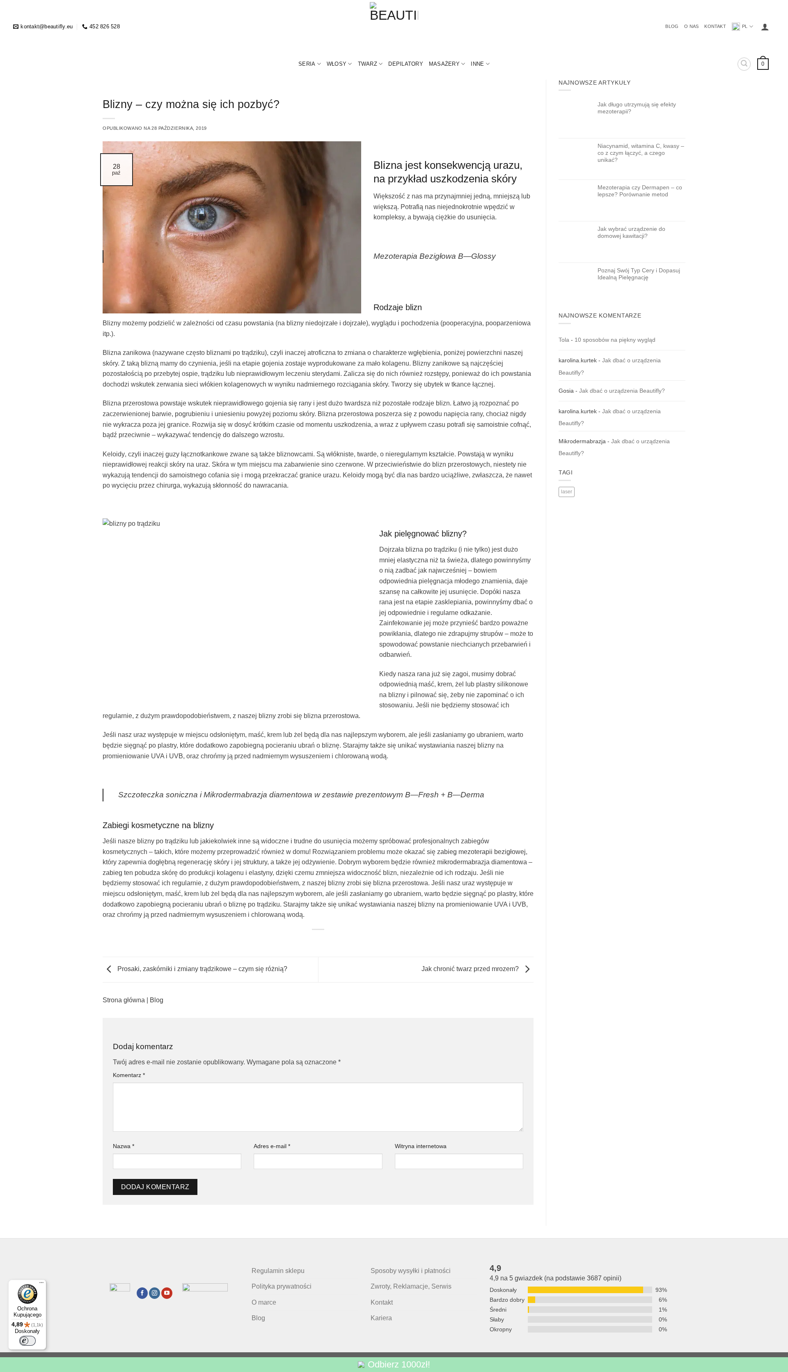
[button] (765, 27)
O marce (264, 1302)
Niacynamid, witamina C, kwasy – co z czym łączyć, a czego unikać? (641, 153)
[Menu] (41, 1284)
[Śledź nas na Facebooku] (142, 1293)
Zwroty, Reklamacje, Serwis (411, 1286)
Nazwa (123, 1146)
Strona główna (124, 1000)
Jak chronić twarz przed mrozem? (470, 969)
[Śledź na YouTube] (166, 1293)
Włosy (336, 64)
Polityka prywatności (282, 1286)
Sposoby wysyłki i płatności (411, 1270)
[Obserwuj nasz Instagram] (154, 1293)
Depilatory (405, 64)
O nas (691, 26)
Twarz (367, 64)
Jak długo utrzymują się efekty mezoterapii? (637, 108)
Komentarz (129, 1075)
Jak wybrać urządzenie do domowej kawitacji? (631, 232)
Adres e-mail (272, 1146)
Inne (477, 64)
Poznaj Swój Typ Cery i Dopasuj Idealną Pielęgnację (639, 274)
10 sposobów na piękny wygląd (615, 339)
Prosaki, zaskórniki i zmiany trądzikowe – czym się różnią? (201, 969)
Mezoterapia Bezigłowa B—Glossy (434, 256)
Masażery (444, 64)
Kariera (381, 1317)
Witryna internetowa (421, 1146)
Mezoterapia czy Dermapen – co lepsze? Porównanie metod (640, 191)
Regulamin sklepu (278, 1270)
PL (744, 26)
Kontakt (715, 26)
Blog (671, 26)
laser (566, 491)
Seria (306, 64)
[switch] (27, 1341)
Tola (564, 339)
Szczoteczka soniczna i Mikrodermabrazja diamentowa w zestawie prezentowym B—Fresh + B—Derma (301, 794)
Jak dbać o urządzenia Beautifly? (622, 390)
